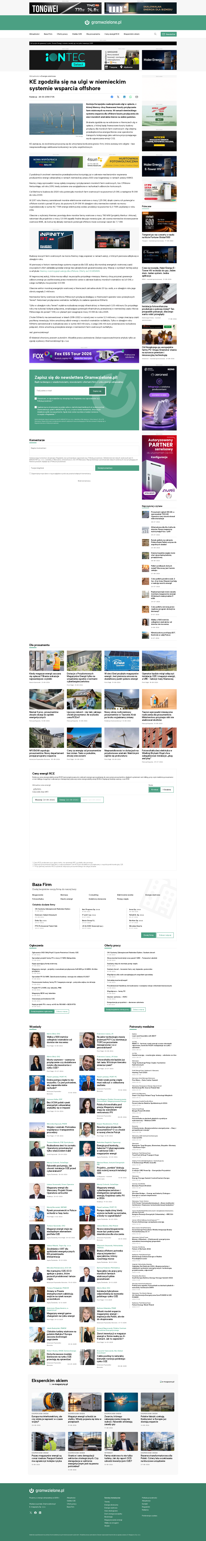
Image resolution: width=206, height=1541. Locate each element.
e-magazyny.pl (60, 1384)
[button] (155, 34)
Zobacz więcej (165, 935)
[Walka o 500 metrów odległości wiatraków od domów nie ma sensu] (145, 624)
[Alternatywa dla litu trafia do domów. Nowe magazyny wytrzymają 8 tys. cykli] (145, 531)
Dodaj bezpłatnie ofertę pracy (117, 1009)
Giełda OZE (77, 34)
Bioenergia (108, 1517)
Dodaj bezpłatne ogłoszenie (42, 1011)
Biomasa (64, 895)
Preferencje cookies (149, 1516)
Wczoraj (45, 800)
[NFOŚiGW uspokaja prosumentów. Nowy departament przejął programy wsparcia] (46, 738)
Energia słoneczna (111, 1505)
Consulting (93, 895)
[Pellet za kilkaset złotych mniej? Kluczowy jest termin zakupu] (145, 570)
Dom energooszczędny (113, 1514)
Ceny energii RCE (112, 34)
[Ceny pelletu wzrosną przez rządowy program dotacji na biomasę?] (145, 611)
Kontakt (145, 1504)
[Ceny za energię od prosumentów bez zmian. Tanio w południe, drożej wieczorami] (84, 738)
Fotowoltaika (38, 899)
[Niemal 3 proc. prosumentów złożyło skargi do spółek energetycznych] (46, 699)
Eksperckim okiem (131, 34)
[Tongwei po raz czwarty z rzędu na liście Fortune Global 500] (159, 222)
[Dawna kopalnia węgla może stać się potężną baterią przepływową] (145, 557)
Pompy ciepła (123, 899)
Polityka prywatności (149, 1498)
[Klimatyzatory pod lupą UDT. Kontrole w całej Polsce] (145, 636)
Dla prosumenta (93, 34)
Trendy (107, 1502)
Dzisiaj (68, 800)
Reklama (145, 1510)
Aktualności (34, 34)
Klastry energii (67, 899)
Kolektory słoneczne (97, 899)
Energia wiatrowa (48, 76)
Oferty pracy (62, 34)
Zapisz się (97, 391)
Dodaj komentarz (105, 468)
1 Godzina (167, 789)
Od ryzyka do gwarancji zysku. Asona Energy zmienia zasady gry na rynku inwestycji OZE (61, 43)
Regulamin (59, 458)
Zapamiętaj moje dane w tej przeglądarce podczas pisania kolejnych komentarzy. (61, 474)
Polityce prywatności (52, 423)
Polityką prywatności (95, 458)
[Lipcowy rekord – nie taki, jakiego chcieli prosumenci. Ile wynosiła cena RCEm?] (84, 699)
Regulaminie (38, 423)
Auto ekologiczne (111, 1511)
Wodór (107, 1526)
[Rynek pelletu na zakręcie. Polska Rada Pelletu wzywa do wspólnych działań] (145, 544)
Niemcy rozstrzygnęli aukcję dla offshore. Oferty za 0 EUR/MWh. (70, 271)
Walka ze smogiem (111, 1523)
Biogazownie (37, 895)
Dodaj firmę (149, 935)
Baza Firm (48, 34)
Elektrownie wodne (125, 895)
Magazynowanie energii (113, 1520)
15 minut (154, 789)
